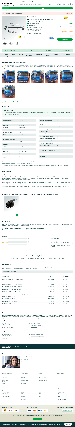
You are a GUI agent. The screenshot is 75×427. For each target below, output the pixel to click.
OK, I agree (68, 424)
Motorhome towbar (42, 376)
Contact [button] (24, 1)
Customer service (25, 388)
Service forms (23, 397)
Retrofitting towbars (42, 377)
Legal (58, 388)
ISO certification (6, 393)
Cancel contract (37, 419)
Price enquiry (23, 396)
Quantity (66, 36)
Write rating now (56, 250)
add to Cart (65, 39)
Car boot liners (5, 380)
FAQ (22, 393)
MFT (40, 393)
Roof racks (27, 8)
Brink (40, 390)
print (30, 33)
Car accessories (35, 8)
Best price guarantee (24, 390)
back (4, 10)
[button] (64, 3)
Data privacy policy (60, 393)
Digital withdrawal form (61, 399)
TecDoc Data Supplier (6, 396)
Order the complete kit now (10, 101)
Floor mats (23, 381)
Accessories (29, 55)
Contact (22, 392)
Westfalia (40, 397)
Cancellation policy (60, 392)
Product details (21, 55)
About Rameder (6, 388)
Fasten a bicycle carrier (61, 376)
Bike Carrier (12, 8)
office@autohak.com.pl (36, 323)
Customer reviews (60, 390)
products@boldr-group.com (37, 334)
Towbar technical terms (43, 381)
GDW (40, 392)
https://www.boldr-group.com (37, 336)
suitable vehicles (56, 55)
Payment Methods (24, 395)
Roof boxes (19, 8)
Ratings (48, 55)
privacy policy (60, 424)
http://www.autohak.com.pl (37, 325)
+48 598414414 (34, 327)
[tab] (4, 43)
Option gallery (6, 55)
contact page (25, 363)
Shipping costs (23, 399)
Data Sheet (13, 55)
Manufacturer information (66, 55)
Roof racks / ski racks (6, 378)
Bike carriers (23, 378)
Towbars (5, 8)
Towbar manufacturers (43, 380)
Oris (40, 395)
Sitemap (58, 397)
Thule (40, 396)
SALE (43, 8)
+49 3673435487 (34, 338)
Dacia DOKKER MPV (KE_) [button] (9, 271)
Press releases (5, 395)
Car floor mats (5, 381)
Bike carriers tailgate (24, 380)
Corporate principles (6, 390)
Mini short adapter (8, 213)
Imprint (58, 396)
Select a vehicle (68, 13)
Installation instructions (39, 55)
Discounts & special (6, 392)
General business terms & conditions (63, 395)
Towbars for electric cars (43, 378)
